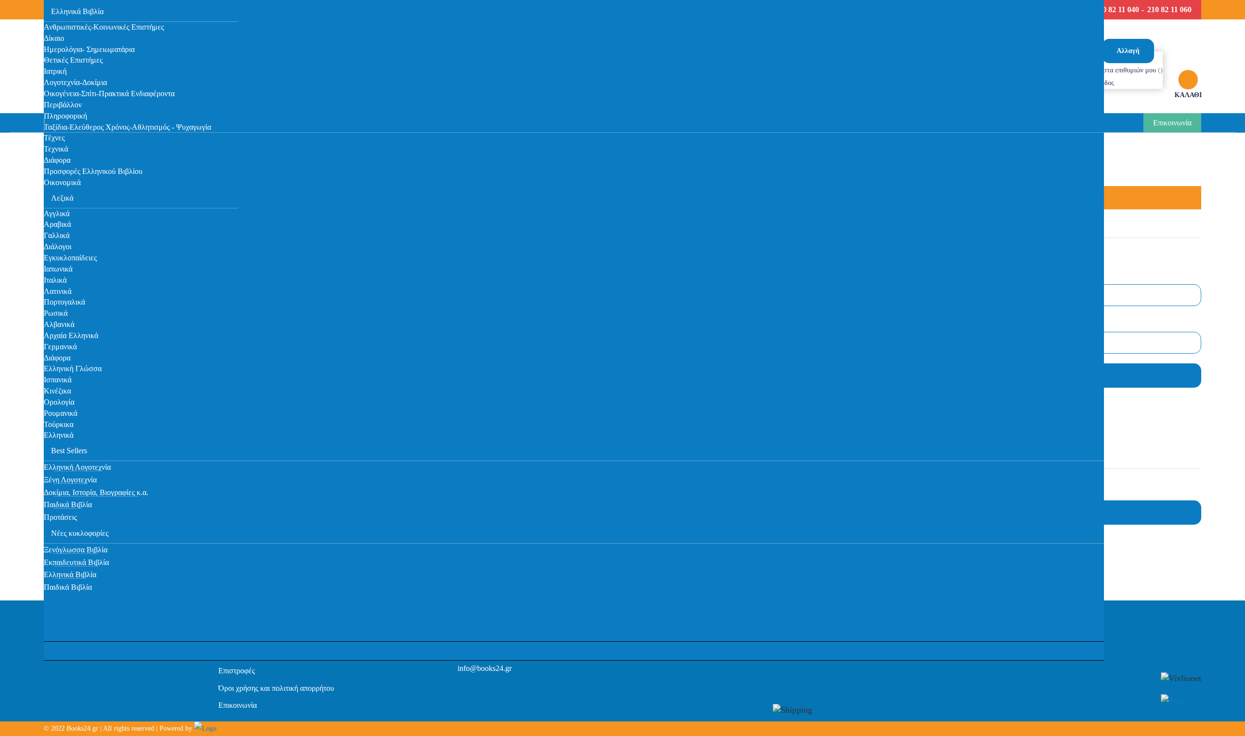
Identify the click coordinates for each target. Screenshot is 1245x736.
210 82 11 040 (1117, 9)
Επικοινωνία (1172, 123)
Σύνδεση (59, 632)
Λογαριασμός (67, 611)
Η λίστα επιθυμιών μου (1124, 70)
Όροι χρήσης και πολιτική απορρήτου (276, 688)
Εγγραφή (59, 651)
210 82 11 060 (1169, 9)
